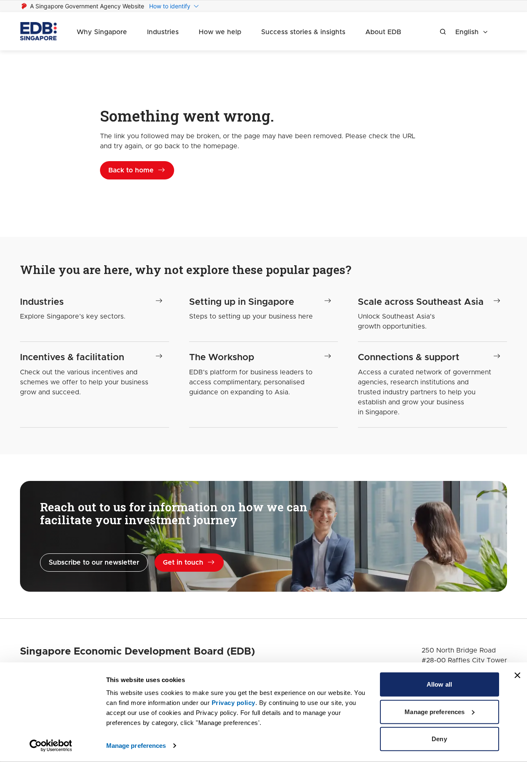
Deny (439, 738)
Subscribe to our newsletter (94, 562)
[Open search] (443, 31)
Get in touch (183, 562)
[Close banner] (517, 675)
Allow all (439, 684)
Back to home (131, 170)
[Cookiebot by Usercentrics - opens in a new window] (50, 746)
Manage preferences (136, 745)
